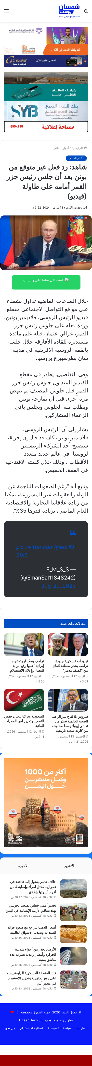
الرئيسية (78, 148)
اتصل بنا (82, 1028)
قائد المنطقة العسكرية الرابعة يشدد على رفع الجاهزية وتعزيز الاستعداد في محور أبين (31, 978)
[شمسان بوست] (69, 10)
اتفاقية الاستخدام (31, 1028)
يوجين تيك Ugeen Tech (36, 1020)
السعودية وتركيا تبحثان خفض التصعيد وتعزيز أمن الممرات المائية (24, 721)
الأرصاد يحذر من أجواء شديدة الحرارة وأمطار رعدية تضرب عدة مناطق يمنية (33, 954)
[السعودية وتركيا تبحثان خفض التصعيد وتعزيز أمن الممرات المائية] (24, 700)
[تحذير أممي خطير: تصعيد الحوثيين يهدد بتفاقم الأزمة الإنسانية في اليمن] (73, 912)
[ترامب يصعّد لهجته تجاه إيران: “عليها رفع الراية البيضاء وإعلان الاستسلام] (24, 644)
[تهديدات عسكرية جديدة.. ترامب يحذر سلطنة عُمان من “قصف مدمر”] (68, 644)
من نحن (10, 1028)
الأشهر (69, 865)
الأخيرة (23, 865)
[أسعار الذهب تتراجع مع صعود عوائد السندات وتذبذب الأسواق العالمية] (73, 934)
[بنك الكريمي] (46, 35)
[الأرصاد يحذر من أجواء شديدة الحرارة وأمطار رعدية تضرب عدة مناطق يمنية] (73, 956)
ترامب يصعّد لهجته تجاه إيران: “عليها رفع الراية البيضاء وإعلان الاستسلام (27, 665)
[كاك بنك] (46, 60)
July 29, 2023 (58, 585)
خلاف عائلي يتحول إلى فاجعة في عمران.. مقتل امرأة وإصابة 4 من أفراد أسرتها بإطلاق (33, 886)
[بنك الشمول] (46, 92)
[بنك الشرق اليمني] (46, 111)
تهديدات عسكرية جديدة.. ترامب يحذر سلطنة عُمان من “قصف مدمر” (70, 665)
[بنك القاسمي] (46, 49)
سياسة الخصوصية (60, 1028)
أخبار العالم (61, 148)
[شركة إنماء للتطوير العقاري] (46, 78)
